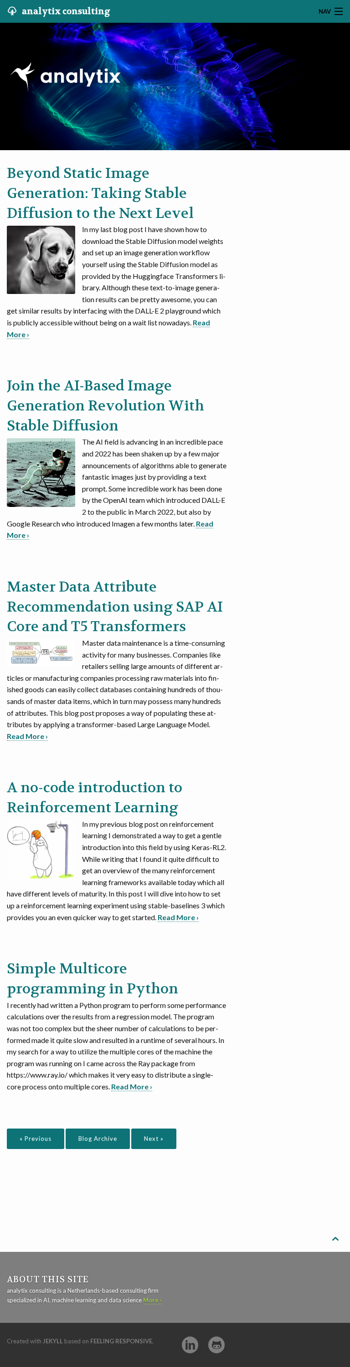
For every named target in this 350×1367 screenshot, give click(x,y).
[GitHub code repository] (216, 1345)
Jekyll (53, 1341)
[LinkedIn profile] (190, 1345)
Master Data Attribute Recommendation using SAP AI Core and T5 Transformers (115, 607)
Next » (154, 1138)
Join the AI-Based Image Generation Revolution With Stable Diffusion (105, 406)
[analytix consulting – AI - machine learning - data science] (65, 58)
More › (152, 1300)
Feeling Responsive (121, 1341)
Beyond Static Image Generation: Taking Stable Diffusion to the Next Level (100, 193)
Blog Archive (97, 1138)
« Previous (35, 1138)
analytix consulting (65, 11)
